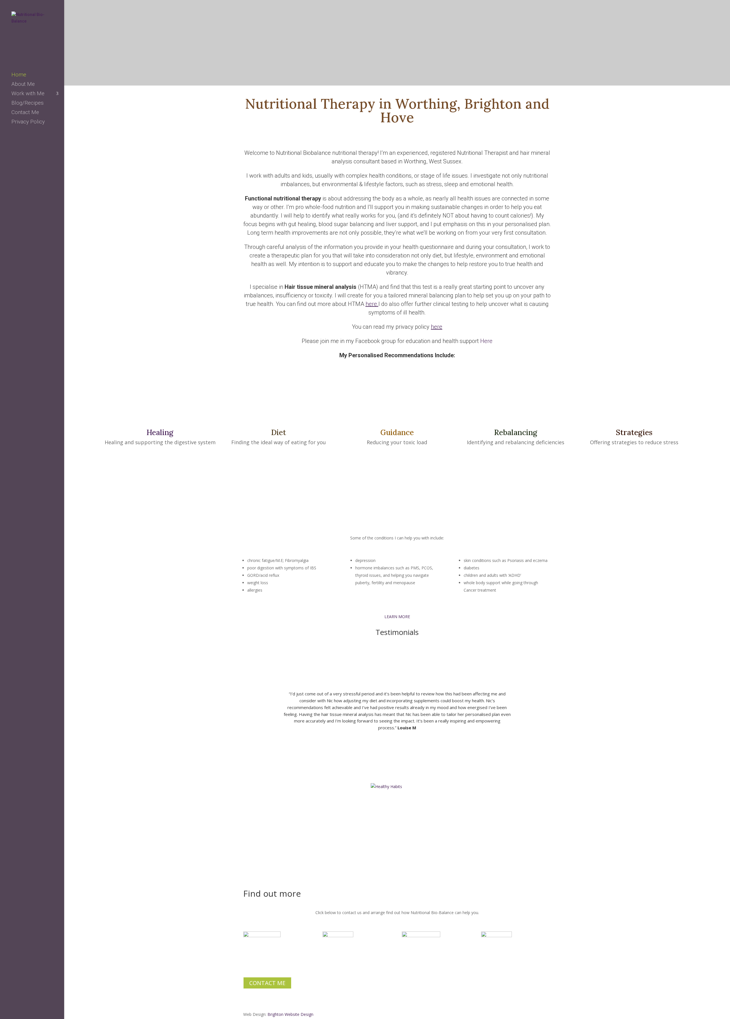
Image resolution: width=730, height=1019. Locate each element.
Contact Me (25, 112)
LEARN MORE (397, 616)
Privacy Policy (28, 122)
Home (18, 75)
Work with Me (27, 94)
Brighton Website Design (290, 1014)
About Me (23, 84)
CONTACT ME (267, 983)
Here (486, 341)
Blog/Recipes (27, 103)
